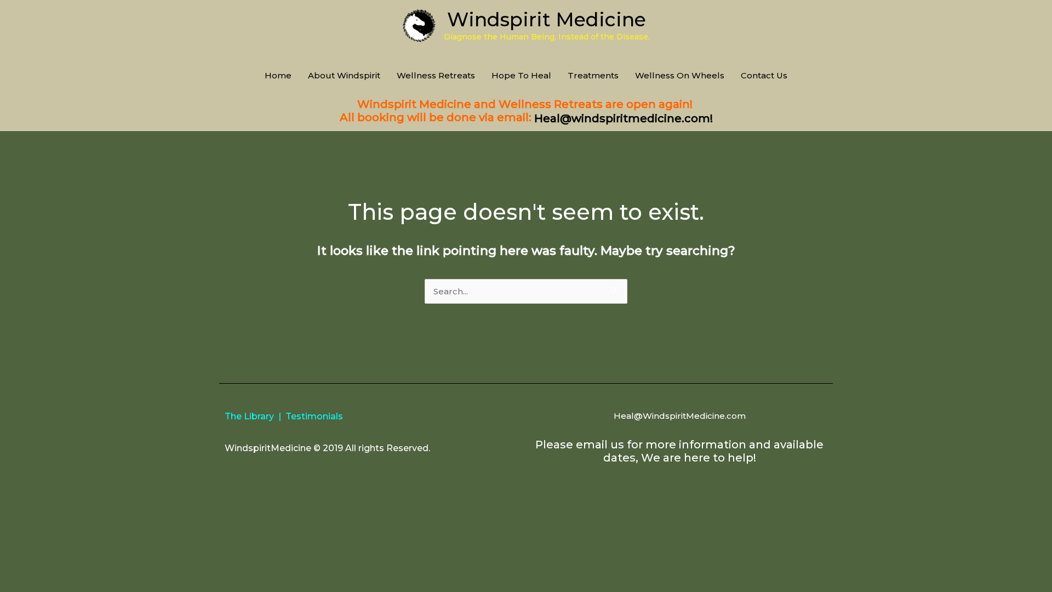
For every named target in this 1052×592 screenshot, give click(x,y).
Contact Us (764, 75)
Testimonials (314, 416)
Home (278, 75)
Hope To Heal (521, 75)
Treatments (593, 75)
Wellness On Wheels (679, 75)
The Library (249, 416)
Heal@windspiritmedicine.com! (623, 118)
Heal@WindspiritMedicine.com (680, 416)
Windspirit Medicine (546, 19)
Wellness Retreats (436, 75)
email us (600, 444)
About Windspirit (344, 75)
